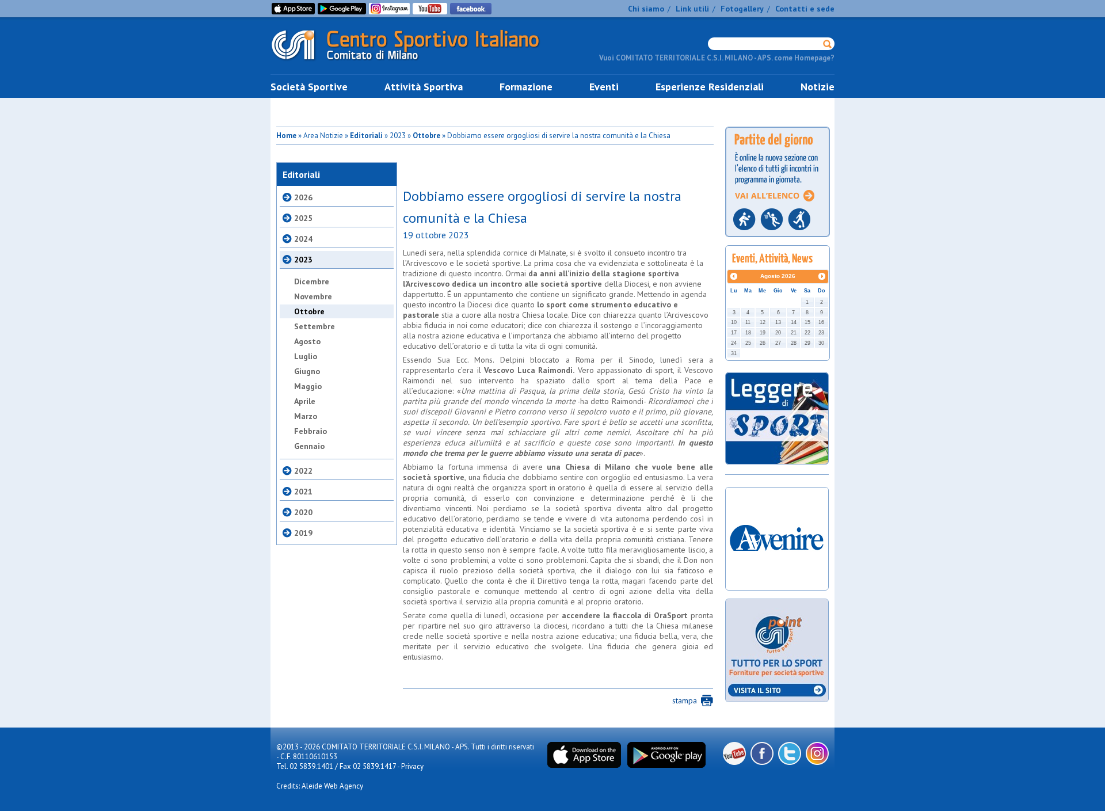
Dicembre (311, 281)
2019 (303, 533)
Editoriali (366, 135)
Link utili (692, 8)
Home (286, 135)
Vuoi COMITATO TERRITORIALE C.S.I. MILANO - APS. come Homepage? (717, 58)
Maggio (308, 386)
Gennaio (309, 446)
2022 (303, 471)
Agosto (307, 341)
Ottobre (426, 135)
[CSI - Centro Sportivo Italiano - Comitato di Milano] (414, 62)
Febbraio (310, 431)
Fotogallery (742, 8)
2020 (303, 512)
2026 (303, 197)
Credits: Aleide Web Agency (319, 786)
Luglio (305, 356)
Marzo (305, 416)
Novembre (313, 296)
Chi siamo (646, 8)
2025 (303, 218)
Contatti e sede (805, 8)
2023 (303, 259)
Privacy (412, 766)
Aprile (304, 401)
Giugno (307, 371)
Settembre (314, 326)
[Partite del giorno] (777, 240)
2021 (303, 491)
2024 (303, 239)
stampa (684, 700)
